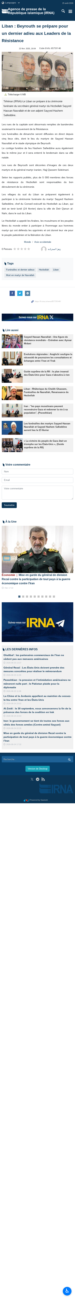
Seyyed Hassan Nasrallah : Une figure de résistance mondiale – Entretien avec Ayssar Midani (48, 340)
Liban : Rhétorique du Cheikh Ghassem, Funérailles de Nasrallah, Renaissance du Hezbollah (46, 392)
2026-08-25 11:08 (13, 691)
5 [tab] (34, 597)
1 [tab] (19, 597)
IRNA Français (31, 11)
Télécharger (16, 94)
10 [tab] (54, 597)
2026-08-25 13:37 (13, 663)
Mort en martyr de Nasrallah (20, 275)
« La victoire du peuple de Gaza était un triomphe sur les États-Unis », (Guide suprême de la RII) (45, 444)
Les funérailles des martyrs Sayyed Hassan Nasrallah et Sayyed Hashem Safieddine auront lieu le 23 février (47, 426)
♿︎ (67, 1291)
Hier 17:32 (9, 588)
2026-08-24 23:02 (13, 703)
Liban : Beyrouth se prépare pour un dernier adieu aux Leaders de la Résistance (36, 33)
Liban (56, 269)
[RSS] (43, 779)
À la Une (11, 521)
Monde (27, 242)
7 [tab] (42, 597)
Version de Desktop (37, 768)
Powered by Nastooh (39, 800)
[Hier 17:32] (37, 549)
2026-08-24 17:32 (13, 744)
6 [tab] (38, 597)
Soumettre (9, 505)
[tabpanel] (37, 558)
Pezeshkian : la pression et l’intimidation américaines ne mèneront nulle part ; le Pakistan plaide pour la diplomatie (37, 684)
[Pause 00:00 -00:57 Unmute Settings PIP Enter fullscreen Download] (37, 72)
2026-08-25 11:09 (13, 675)
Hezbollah (44, 269)
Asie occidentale (42, 242)
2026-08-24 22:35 (13, 728)
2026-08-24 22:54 (13, 716)
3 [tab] (27, 597)
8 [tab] (46, 597)
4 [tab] (31, 597)
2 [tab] (23, 597)
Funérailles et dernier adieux (20, 269)
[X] (32, 779)
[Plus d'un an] (12, 341)
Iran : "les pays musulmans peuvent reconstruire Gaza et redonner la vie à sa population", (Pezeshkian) (46, 409)
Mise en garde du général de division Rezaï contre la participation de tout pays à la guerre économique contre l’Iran (36, 579)
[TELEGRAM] (37, 779)
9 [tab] (50, 597)
